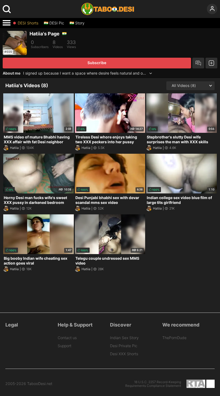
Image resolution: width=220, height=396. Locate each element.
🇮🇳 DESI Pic (54, 23)
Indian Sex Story (124, 337)
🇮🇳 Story (77, 23)
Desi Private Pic (123, 345)
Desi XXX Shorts (124, 353)
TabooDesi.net (39, 384)
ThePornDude (174, 337)
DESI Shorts (28, 23)
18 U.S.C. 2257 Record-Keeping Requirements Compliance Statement (153, 384)
